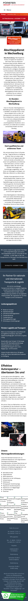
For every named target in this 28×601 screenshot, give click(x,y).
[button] (7, 10)
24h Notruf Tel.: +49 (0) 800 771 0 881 (14, 265)
